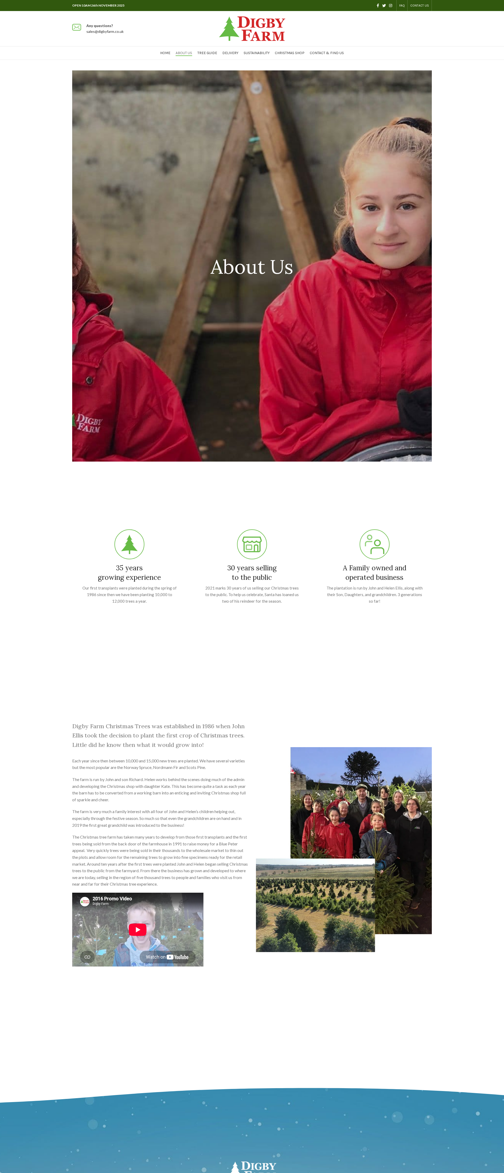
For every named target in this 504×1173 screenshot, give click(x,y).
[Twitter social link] (384, 5)
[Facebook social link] (378, 5)
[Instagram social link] (390, 5)
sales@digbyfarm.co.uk (105, 31)
